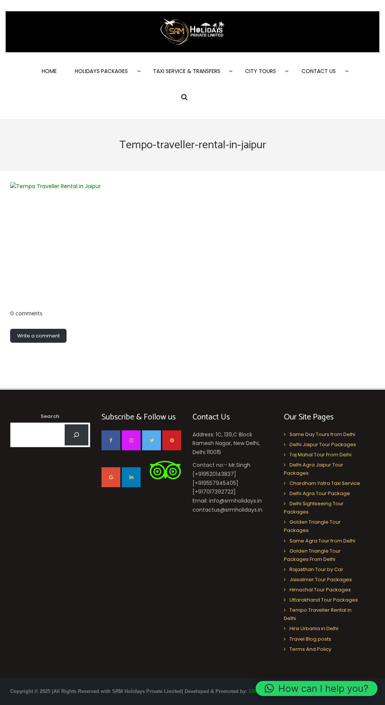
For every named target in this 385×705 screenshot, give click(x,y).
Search (50, 416)
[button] (316, 688)
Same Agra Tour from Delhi (322, 540)
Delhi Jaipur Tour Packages (323, 444)
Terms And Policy (310, 649)
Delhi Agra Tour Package (320, 493)
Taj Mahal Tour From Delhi (321, 454)
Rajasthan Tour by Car (316, 569)
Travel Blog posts (310, 639)
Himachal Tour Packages (320, 589)
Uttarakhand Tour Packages (324, 599)
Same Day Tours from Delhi (322, 434)
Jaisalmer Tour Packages (321, 579)
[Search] (76, 434)
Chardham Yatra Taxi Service (325, 483)
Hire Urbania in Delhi (314, 628)
